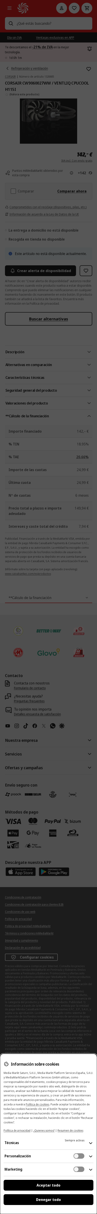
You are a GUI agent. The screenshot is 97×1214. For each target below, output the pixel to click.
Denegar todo (48, 1199)
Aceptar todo (48, 1185)
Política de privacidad (17, 1130)
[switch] (79, 1156)
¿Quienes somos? (44, 1130)
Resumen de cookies (70, 1130)
